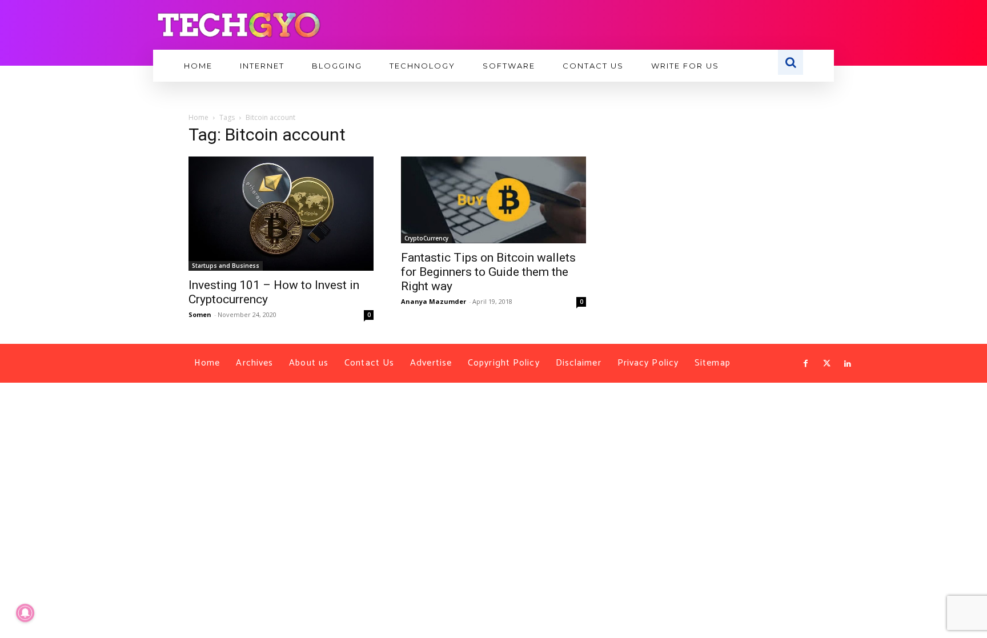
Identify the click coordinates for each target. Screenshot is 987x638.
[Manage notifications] (25, 613)
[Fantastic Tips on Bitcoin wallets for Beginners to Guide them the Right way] (493, 200)
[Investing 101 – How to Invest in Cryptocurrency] (281, 213)
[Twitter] (826, 364)
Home (198, 117)
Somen (199, 314)
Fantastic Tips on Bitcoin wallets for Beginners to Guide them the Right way (488, 272)
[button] (790, 62)
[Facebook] (806, 364)
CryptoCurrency (426, 238)
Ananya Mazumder (433, 301)
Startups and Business (225, 266)
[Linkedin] (847, 364)
